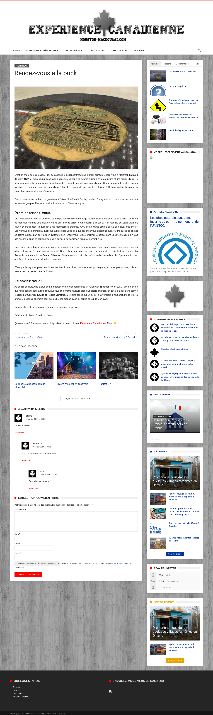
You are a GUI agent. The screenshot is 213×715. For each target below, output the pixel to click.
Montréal (22, 66)
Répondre (19, 432)
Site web (18, 553)
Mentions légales (20, 696)
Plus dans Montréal (27, 346)
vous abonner (122, 563)
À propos (17, 687)
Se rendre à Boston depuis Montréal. (30, 385)
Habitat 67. (105, 383)
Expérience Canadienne (93, 323)
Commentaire (21, 509)
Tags (196, 63)
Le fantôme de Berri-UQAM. (29, 335)
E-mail (18, 543)
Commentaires (182, 63)
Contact (16, 690)
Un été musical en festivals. (73, 383)
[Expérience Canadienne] (106, 5)
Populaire (155, 63)
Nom (17, 534)
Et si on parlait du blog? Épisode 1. (121, 335)
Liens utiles (18, 693)
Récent (168, 63)
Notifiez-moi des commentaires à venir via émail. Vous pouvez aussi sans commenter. (73, 565)
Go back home (163, 416)
